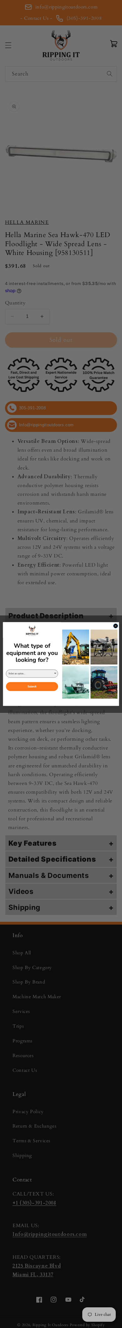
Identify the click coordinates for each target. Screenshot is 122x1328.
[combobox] (31, 673)
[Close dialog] (115, 626)
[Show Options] (55, 673)
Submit (32, 686)
